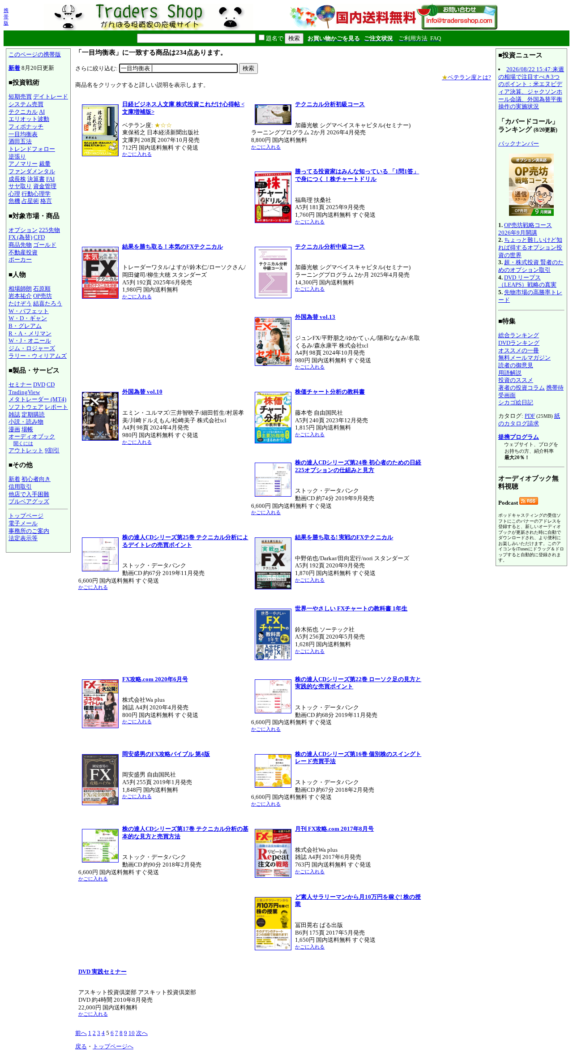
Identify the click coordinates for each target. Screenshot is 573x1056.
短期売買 (20, 96)
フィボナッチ (26, 126)
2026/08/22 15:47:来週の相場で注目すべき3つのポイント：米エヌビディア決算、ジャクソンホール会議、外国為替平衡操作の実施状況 (531, 88)
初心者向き (36, 479)
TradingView (24, 392)
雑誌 (14, 414)
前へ (81, 1033)
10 (131, 1033)
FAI (50, 179)
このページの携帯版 (35, 54)
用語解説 (510, 372)
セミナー (20, 384)
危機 (14, 200)
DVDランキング (518, 342)
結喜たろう (47, 303)
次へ (142, 1033)
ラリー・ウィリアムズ (38, 355)
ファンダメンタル (32, 171)
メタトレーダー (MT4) (37, 399)
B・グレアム (25, 325)
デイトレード (50, 96)
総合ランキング (518, 335)
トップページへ (113, 1046)
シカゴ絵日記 (515, 402)
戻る (81, 1046)
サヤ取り (20, 186)
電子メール (23, 523)
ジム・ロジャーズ (32, 348)
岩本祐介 (20, 295)
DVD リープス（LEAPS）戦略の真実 (527, 281)
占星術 (30, 200)
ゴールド (44, 244)
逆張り (17, 156)
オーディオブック (32, 436)
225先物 (49, 230)
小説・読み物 (26, 421)
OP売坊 (42, 295)
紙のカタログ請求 (529, 419)
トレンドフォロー (32, 149)
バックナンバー (518, 143)
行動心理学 (36, 193)
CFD (39, 237)
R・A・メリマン (30, 333)
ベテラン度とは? (466, 77)
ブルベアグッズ (29, 501)
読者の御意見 (515, 365)
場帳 (27, 429)
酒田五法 (20, 141)
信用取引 (20, 486)
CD (51, 384)
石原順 (42, 288)
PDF (530, 415)
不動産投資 (23, 252)
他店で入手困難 (29, 494)
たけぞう (20, 303)
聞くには (23, 443)
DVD (39, 384)
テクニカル (23, 111)
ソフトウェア (26, 407)
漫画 (14, 429)
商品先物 (20, 244)
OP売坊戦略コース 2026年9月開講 (525, 229)
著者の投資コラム (521, 387)
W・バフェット (29, 311)
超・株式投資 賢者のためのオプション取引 (531, 266)
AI (42, 111)
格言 (46, 200)
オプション (23, 230)
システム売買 (26, 104)
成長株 (17, 179)
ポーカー (20, 259)
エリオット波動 (29, 119)
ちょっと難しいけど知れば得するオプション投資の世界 (530, 247)
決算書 (36, 179)
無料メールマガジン (524, 357)
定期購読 (33, 414)
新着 (14, 67)
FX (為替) (20, 237)
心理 (14, 193)
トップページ (26, 515)
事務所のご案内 (29, 531)
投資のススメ (515, 380)
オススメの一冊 (518, 350)
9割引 (52, 450)
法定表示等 (23, 538)
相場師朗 (20, 288)
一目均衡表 (23, 134)
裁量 (45, 163)
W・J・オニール (30, 340)
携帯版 (6, 17)
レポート (56, 407)
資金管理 (44, 186)
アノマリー (23, 163)
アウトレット (26, 450)
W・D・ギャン (28, 318)
